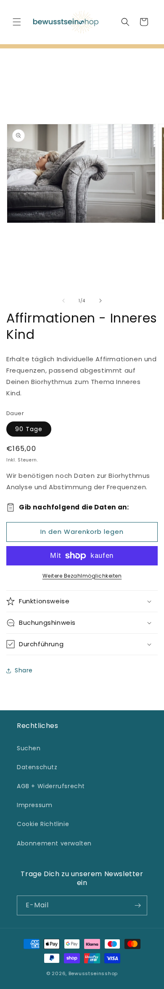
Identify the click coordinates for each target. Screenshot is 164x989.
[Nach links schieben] (63, 300)
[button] (17, 22)
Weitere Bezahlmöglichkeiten (82, 575)
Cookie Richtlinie (43, 824)
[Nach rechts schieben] (100, 300)
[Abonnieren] (137, 905)
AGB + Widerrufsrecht (51, 786)
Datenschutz (37, 767)
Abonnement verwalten (54, 843)
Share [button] (24, 670)
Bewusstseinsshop (93, 973)
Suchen (29, 748)
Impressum (34, 805)
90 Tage (28, 429)
